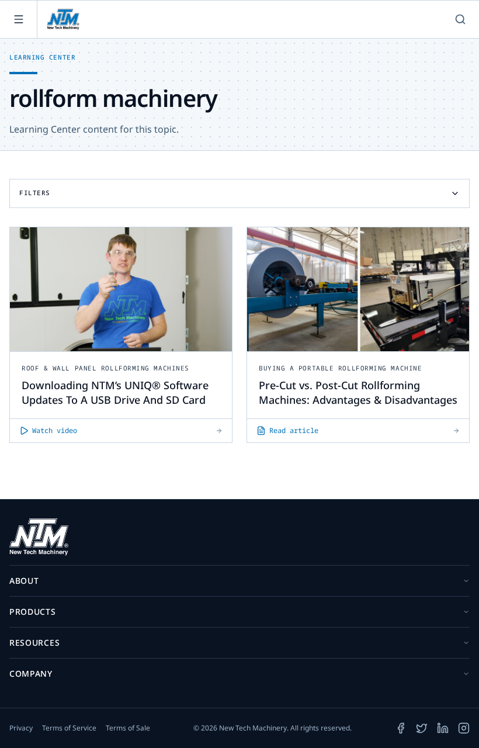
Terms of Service (69, 728)
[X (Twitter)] (422, 728)
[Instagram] (464, 728)
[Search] (460, 19)
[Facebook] (401, 728)
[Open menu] (18, 19)
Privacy (21, 728)
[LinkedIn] (443, 728)
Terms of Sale (128, 728)
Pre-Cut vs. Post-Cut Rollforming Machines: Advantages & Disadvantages (358, 392)
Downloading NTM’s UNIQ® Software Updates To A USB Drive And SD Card (115, 392)
